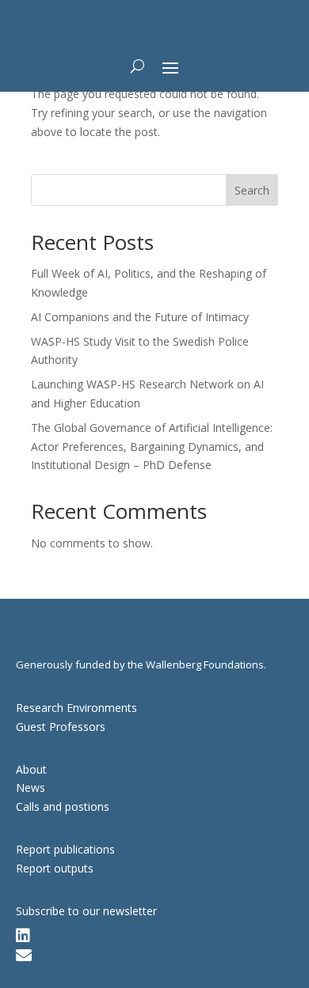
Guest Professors (60, 726)
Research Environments (76, 707)
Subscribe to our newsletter (86, 910)
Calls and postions (62, 806)
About (31, 769)
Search (252, 190)
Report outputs (54, 868)
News (30, 787)
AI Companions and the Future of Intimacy (140, 316)
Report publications (65, 849)
